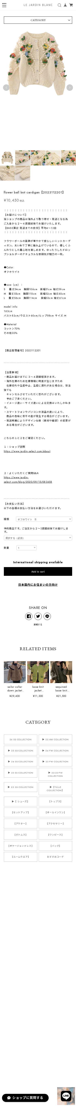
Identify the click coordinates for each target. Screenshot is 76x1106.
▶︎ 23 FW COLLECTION (55, 761)
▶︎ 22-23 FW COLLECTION (55, 774)
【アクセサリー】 (55, 823)
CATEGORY (38, 20)
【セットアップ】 (20, 812)
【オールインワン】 (55, 812)
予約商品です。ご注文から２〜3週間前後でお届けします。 (36, 530)
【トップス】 (55, 801)
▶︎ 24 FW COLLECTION (55, 750)
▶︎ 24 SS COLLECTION (20, 761)
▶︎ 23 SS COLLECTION (20, 772)
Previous (6, 87)
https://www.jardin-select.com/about (27, 451)
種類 (6, 519)
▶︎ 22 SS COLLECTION (20, 787)
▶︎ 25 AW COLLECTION (55, 739)
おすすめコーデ (55, 856)
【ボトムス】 (20, 834)
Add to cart (38, 571)
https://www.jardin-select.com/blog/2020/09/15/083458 (28, 480)
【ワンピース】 (55, 834)
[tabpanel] (38, 87)
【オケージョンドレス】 (20, 845)
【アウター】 (20, 823)
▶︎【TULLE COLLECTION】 (55, 788)
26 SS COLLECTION (21, 739)
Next (69, 87)
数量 (6, 548)
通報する (38, 624)
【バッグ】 (55, 845)
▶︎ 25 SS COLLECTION (20, 750)
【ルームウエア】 (20, 856)
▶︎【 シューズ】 (20, 801)
